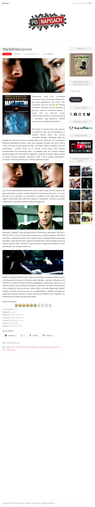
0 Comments (49, 54)
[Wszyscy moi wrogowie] (75, 219)
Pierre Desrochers (9, 350)
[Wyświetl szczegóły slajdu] (81, 65)
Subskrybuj (75, 100)
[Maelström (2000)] (33, 75)
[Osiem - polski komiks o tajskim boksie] (75, 183)
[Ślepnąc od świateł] (87, 207)
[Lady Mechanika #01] (87, 195)
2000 (13, 347)
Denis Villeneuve (32, 347)
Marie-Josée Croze (53, 347)
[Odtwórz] (72, 151)
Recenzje (7, 54)
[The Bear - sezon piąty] (75, 195)
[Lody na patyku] (75, 207)
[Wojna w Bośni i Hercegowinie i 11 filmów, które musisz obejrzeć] (87, 171)
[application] (81, 146)
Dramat (42, 347)
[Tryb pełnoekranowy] (90, 151)
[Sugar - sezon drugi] (75, 171)
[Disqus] (33, 394)
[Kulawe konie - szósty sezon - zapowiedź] (87, 183)
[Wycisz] (88, 151)
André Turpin (20, 347)
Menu (7, 3)
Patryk (17, 54)
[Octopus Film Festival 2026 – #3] (87, 219)
